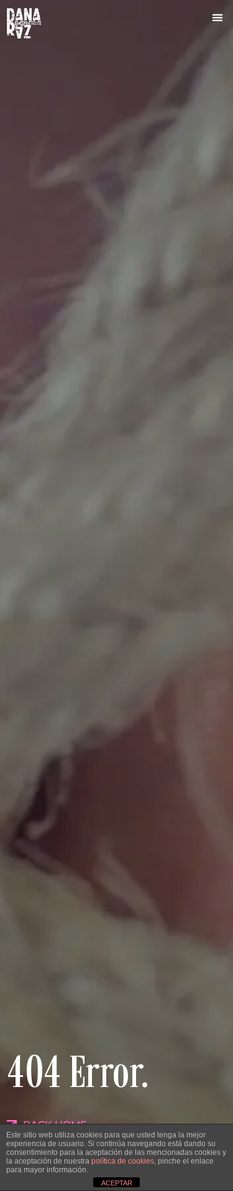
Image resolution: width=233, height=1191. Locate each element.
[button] (217, 17)
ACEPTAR (116, 1183)
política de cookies (122, 1161)
